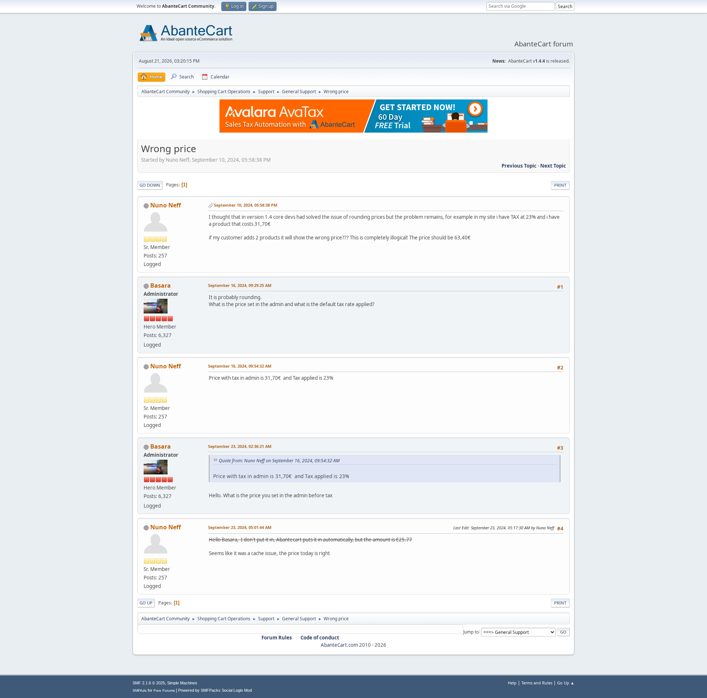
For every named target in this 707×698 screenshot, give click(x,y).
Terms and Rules (536, 682)
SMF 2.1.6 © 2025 (149, 683)
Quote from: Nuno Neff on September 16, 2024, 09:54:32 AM (279, 460)
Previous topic (519, 165)
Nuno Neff (165, 205)
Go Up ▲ (565, 682)
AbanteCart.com (339, 645)
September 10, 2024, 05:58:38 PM (245, 205)
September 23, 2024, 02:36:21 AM (239, 446)
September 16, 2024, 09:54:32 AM (239, 366)
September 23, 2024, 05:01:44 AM (239, 527)
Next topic (553, 165)
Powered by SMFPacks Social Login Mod (215, 690)
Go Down (150, 185)
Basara (160, 285)
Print (560, 185)
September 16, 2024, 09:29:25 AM (239, 285)
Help (512, 682)
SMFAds (140, 690)
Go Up (146, 603)
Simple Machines (182, 683)
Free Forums (164, 690)
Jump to (471, 631)
